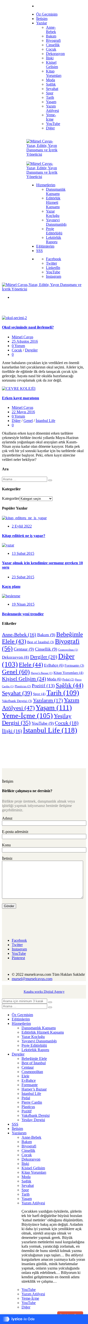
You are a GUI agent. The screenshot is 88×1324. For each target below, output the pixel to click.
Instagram (53, 276)
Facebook (53, 259)
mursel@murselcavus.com (32, 979)
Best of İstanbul (40, 642)
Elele (31, 664)
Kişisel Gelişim (24, 679)
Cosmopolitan (68, 649)
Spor (39, 694)
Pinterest (18, 958)
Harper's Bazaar (42, 673)
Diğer (16, 421)
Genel (28, 421)
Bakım (46, 634)
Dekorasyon (15, 657)
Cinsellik (46, 649)
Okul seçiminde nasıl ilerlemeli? (28, 327)
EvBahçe (54, 665)
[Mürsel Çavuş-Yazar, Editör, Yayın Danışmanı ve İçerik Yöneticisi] (44, 154)
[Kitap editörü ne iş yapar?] (24, 518)
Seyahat (17, 693)
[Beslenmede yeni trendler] (11, 596)
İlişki (12, 731)
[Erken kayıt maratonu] (18, 388)
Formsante (74, 665)
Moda (54, 679)
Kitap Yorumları (68, 673)
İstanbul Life (45, 421)
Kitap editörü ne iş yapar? (23, 536)
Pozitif (43, 685)
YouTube (53, 272)
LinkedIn (53, 268)
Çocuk (17, 350)
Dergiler (31, 350)
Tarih (62, 693)
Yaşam (54, 707)
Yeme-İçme (27, 715)
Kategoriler (10, 498)
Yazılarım (48, 700)
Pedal (68, 679)
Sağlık (69, 685)
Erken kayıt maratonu (20, 398)
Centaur (24, 649)
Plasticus (23, 686)
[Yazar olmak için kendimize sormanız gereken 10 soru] (8, 545)
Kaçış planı (11, 586)
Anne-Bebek (19, 634)
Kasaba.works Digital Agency (44, 991)
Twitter (51, 263)
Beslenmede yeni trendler (23, 614)
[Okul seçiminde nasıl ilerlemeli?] (14, 318)
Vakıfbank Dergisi (17, 701)
